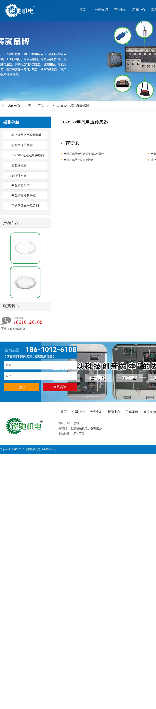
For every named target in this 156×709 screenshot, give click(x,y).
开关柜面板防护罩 (23, 195)
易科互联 (79, 433)
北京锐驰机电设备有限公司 (87, 428)
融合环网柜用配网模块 (26, 135)
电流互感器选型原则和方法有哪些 (84, 153)
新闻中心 (138, 9)
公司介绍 (101, 9)
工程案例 (131, 412)
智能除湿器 (19, 165)
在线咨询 (59, 387)
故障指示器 (19, 175)
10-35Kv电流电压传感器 (72, 105)
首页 (82, 9)
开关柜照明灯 (20, 185)
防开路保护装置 (22, 145)
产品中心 (120, 9)
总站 (76, 423)
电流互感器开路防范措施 (78, 159)
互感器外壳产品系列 (25, 205)
